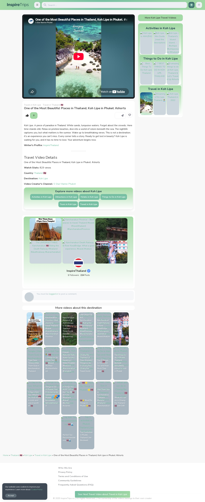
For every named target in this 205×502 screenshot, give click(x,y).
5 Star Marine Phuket (65, 184)
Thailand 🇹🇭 (40, 173)
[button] (37, 5)
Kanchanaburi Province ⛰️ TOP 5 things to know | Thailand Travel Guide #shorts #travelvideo (68, 327)
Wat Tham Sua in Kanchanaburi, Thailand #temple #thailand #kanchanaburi (103, 397)
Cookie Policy (36, 489)
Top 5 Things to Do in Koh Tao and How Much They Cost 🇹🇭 (103, 365)
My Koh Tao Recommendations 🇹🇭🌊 (69, 438)
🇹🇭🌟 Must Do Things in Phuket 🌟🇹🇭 (86, 403)
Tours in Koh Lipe (68, 204)
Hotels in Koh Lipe (89, 197)
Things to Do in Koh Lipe (113, 197)
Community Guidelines (69, 480)
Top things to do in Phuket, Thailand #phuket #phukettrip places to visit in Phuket (120, 363)
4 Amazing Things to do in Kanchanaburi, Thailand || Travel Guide (34, 330)
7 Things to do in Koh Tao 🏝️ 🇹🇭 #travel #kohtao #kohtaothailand (51, 364)
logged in (53, 294)
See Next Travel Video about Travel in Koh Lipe (102, 494)
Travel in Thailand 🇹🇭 (53, 104)
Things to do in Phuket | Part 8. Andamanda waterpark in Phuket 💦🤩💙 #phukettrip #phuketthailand (51, 396)
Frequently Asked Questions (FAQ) (75, 484)
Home (6, 455)
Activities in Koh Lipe (41, 197)
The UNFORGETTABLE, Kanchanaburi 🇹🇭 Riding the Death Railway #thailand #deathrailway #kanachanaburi (86, 324)
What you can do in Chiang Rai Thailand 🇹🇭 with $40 (120, 401)
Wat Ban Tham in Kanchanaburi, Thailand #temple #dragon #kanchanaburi (121, 328)
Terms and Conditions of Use (73, 476)
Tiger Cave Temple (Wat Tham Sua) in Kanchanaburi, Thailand (34, 365)
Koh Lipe (43, 178)
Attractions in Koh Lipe (66, 197)
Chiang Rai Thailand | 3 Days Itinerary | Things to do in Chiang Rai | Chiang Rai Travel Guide (86, 363)
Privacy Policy (65, 472)
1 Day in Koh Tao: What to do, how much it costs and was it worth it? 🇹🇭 (34, 399)
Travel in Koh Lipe (32, 104)
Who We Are (65, 468)
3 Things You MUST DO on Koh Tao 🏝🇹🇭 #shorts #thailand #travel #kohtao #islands (68, 396)
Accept (11, 495)
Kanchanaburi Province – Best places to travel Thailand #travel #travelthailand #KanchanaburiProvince (51, 327)
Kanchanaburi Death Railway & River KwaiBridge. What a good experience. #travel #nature (103, 328)
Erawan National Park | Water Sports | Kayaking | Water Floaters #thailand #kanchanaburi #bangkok (69, 361)
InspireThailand (51, 145)
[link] (129, 115)
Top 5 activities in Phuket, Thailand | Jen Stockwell (86, 436)
